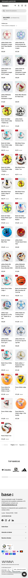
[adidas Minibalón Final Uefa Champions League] (7, 87)
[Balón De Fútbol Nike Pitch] (7, 232)
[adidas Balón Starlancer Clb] (21, 111)
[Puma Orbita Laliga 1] (21, 379)
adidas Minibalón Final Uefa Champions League (6, 96)
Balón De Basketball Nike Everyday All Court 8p (20, 290)
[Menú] (13, 545)
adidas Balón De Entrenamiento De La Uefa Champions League (20, 45)
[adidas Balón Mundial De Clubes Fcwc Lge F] (7, 331)
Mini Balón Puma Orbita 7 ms (20, 168)
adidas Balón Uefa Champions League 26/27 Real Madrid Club (6, 45)
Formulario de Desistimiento (7, 574)
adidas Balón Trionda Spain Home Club (21, 242)
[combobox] (14, 10)
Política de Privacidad (6, 571)
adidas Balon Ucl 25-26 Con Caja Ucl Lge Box (20, 340)
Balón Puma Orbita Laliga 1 (6, 289)
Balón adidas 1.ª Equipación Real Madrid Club (19, 364)
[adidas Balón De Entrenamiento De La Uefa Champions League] (21, 34)
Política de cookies (16, 571)
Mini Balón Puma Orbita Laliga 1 (20, 144)
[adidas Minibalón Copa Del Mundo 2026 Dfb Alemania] (21, 256)
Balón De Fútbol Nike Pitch (5, 241)
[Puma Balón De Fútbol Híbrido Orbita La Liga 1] (7, 379)
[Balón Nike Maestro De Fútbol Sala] (21, 87)
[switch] (10, 548)
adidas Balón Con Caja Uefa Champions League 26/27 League (6, 71)
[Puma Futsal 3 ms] (7, 428)
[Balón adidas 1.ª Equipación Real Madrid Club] (21, 355)
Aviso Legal (4, 570)
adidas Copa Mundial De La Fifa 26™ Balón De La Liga (6, 315)
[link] (6, 445)
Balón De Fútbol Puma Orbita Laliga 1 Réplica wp (6, 120)
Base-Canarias (8, 567)
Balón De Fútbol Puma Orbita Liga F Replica (6, 217)
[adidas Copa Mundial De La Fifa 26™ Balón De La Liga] (7, 305)
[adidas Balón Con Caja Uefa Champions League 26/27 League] (7, 61)
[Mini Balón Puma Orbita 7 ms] (21, 159)
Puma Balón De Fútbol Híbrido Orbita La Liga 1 (5, 389)
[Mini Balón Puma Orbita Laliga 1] (21, 135)
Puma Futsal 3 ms (6, 435)
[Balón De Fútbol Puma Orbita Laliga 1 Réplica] (7, 159)
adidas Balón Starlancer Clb (19, 120)
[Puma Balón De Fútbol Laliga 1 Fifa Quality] (21, 403)
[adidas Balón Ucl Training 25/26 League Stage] (21, 305)
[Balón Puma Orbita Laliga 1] (7, 280)
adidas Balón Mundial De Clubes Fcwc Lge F (6, 340)
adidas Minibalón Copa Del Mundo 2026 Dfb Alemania (20, 266)
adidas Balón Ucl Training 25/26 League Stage (20, 314)
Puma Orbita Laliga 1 (20, 388)
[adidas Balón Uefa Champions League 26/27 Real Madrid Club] (7, 34)
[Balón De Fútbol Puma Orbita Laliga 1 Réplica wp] (7, 111)
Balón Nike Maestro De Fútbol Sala (20, 95)
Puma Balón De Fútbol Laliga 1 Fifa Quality (20, 413)
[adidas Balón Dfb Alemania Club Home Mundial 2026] (7, 256)
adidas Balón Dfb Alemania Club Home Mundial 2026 (7, 266)
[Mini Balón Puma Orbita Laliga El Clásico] (7, 183)
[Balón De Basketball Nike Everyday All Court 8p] (21, 280)
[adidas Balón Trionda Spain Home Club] (21, 232)
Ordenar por (4, 23)
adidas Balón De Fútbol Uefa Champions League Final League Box (20, 71)
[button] (22, 5)
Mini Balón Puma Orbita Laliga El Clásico (6, 193)
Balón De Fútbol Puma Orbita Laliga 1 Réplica (6, 169)
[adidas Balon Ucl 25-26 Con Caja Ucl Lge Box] (21, 331)
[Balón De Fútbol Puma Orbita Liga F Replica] (7, 208)
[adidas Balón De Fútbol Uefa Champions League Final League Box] (21, 61)
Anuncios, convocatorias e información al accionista (13, 572)
